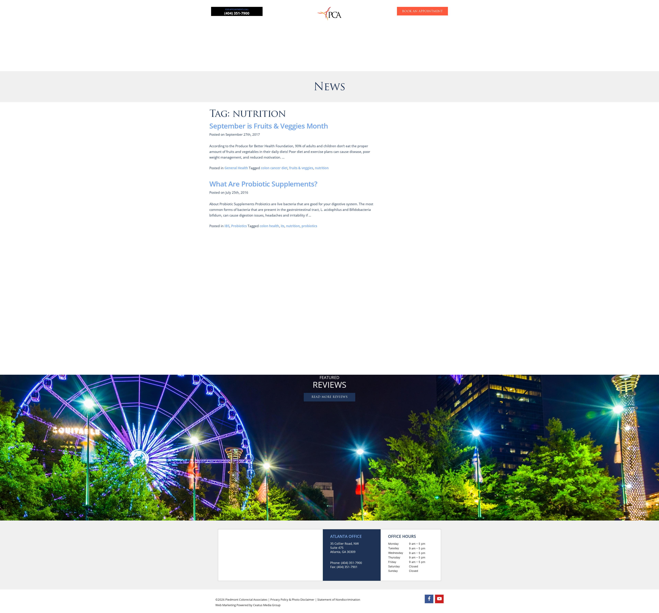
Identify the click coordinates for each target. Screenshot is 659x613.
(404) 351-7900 (236, 13)
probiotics (309, 226)
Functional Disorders (376, 23)
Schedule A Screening (450, 364)
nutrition (322, 168)
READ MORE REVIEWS (329, 397)
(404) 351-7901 (347, 567)
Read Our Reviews (433, 194)
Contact (427, 23)
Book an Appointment (422, 11)
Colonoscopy (344, 23)
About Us (250, 23)
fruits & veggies (301, 168)
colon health (269, 226)
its (282, 226)
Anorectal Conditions (313, 23)
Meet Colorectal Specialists (433, 278)
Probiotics (239, 226)
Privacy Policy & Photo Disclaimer (292, 600)
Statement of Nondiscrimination (338, 600)
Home (231, 23)
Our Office (405, 23)
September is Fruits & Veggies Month (268, 126)
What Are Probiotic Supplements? (263, 184)
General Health (236, 168)
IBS (226, 226)
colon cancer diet (274, 168)
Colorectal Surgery (278, 23)
